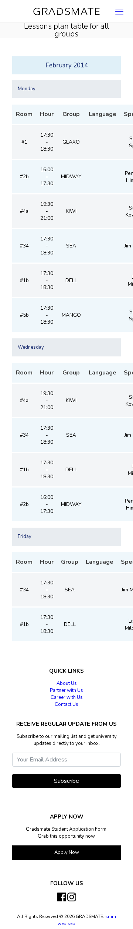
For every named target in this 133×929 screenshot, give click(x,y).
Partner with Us (66, 690)
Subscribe (66, 781)
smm (110, 916)
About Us (67, 683)
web (63, 923)
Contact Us (66, 704)
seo (71, 923)
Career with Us (67, 697)
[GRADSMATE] (66, 11)
